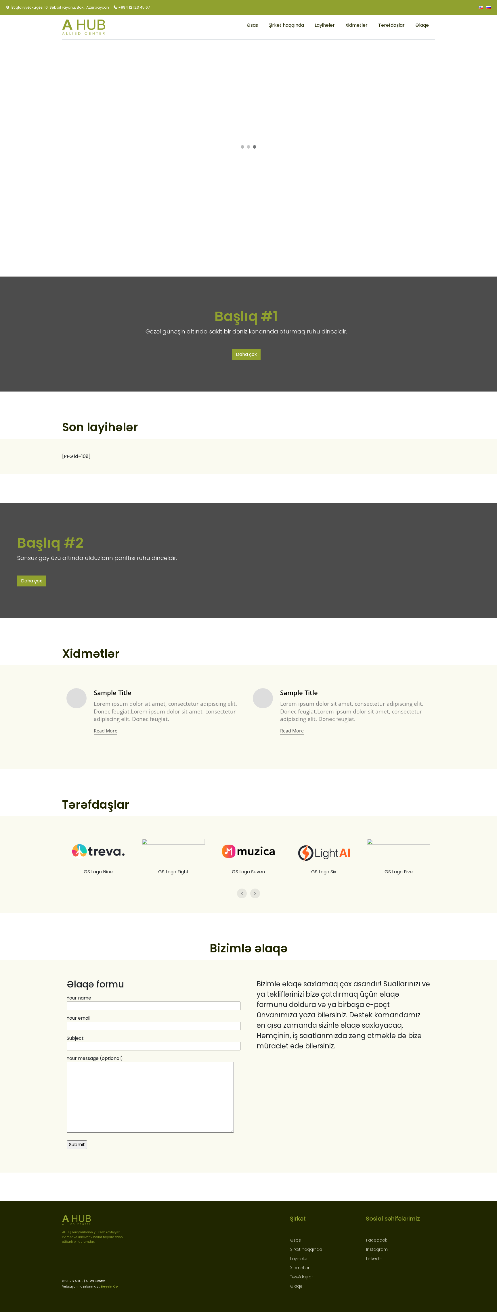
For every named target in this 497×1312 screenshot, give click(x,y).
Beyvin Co (109, 1286)
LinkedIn (374, 1258)
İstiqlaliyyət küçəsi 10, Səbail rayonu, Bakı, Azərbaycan (59, 7)
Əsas (252, 25)
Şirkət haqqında (286, 25)
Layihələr (325, 25)
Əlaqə (422, 25)
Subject (75, 1038)
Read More (105, 731)
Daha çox (246, 354)
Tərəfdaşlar (391, 25)
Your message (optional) (95, 1058)
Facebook (376, 1240)
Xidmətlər (356, 25)
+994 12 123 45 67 (133, 7)
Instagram (377, 1249)
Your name (79, 998)
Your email (78, 1018)
